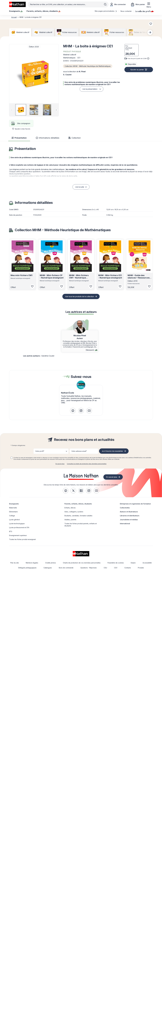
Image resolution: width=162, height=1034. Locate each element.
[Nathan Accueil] (17, 4)
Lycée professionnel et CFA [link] (19, 527)
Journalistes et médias (129, 520)
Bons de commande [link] (66, 568)
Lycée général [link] (14, 520)
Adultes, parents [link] (70, 520)
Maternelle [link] (13, 508)
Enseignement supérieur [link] (18, 535)
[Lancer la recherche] (105, 4)
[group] (20, 109)
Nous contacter (126, 11)
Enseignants (14, 504)
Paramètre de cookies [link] (116, 563)
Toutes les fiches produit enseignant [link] (22, 539)
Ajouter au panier (137, 69)
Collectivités (125, 508)
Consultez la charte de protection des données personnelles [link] (86, 464)
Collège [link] (12, 516)
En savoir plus (60, 464)
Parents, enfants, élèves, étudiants (78, 504)
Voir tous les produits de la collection (79, 296)
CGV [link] (115, 568)
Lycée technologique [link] (17, 523)
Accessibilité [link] (147, 563)
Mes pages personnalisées (105, 11)
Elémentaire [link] (13, 512)
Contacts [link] (127, 568)
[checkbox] (12, 458)
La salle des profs (143, 11)
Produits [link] (141, 568)
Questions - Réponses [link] (88, 568)
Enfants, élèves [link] (70, 508)
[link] (73, 410)
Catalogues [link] (48, 568)
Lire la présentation (89, 89)
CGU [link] (105, 568)
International (125, 523)
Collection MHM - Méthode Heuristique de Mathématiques (88, 66)
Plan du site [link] (14, 563)
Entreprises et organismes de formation (135, 504)
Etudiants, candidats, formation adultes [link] (78, 516)
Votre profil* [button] (39, 451)
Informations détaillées (49, 138)
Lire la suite (79, 187)
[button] (34, 73)
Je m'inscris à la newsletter (112, 451)
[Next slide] (150, 32)
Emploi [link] (133, 563)
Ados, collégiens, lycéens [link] (73, 512)
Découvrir (90, 350)
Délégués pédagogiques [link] (27, 568)
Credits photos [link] (50, 563)
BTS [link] (10, 531)
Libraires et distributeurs (129, 516)
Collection (76, 138)
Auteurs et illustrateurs (129, 512)
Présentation (21, 138)
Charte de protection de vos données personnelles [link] (82, 563)
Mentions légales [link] (32, 563)
